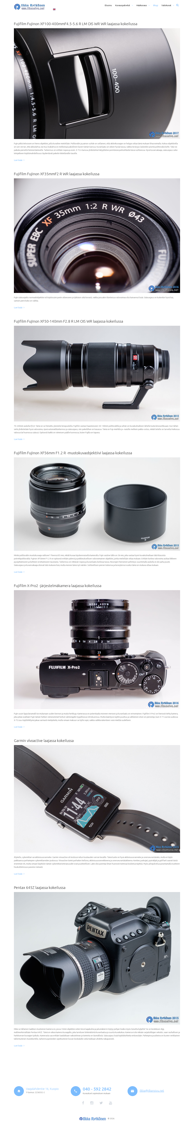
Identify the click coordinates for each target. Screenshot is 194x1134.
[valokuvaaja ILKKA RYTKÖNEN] (29, 7)
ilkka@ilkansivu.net (152, 1090)
